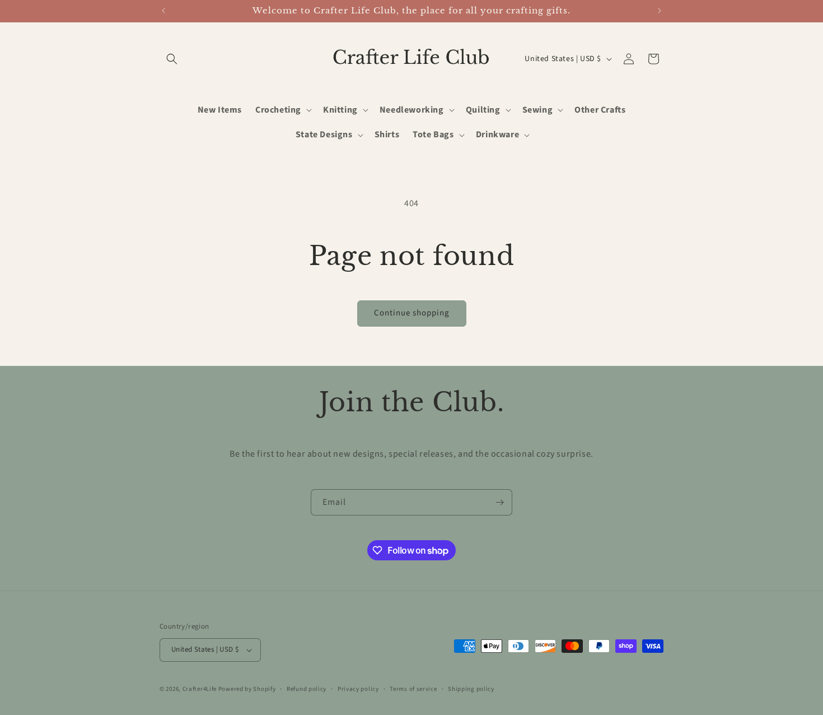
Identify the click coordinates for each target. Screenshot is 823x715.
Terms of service (413, 689)
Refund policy (306, 689)
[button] (172, 59)
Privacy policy (358, 689)
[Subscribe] (499, 502)
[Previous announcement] (163, 10)
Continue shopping (412, 313)
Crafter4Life (200, 689)
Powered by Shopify (247, 689)
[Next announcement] (659, 10)
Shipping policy (471, 689)
